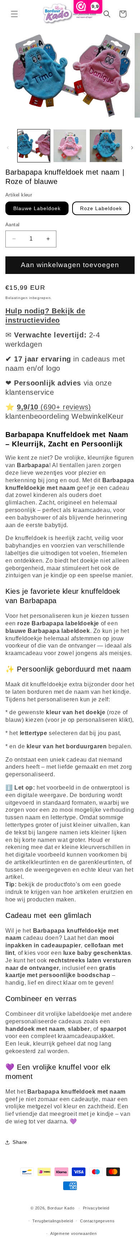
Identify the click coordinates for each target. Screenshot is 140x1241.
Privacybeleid (96, 1208)
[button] (14, 14)
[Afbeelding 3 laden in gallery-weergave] (106, 145)
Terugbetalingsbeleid (52, 1221)
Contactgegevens (97, 1221)
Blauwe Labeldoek (37, 208)
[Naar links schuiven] (8, 148)
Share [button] (20, 1142)
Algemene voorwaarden (73, 1233)
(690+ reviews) (54, 407)
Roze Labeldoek (101, 208)
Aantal (12, 224)
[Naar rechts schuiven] (132, 148)
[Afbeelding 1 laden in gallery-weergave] (34, 145)
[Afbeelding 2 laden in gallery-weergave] (69, 145)
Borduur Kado (60, 1208)
